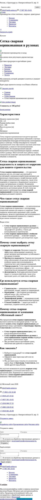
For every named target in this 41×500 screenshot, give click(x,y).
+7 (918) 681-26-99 (7, 411)
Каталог (12, 18)
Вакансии (12, 24)
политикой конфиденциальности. (24, 441)
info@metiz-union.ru (9, 10)
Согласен (20, 499)
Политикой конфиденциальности (10, 498)
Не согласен (27, 499)
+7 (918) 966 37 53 (6, 403)
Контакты (12, 26)
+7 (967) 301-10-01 (7, 400)
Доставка (12, 22)
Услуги (7, 75)
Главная (7, 92)
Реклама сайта (34, 424)
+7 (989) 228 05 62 (6, 407)
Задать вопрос (5, 110)
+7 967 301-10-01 (25, 10)
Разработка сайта (6, 424)
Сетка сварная (9, 96)
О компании (13, 20)
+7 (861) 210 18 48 (9, 392)
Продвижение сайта (20, 424)
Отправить (4, 443)
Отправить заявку (6, 418)
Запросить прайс (6, 32)
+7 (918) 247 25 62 (6, 396)
